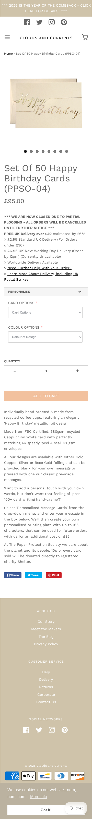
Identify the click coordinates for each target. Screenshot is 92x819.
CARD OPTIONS (21, 303)
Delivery (46, 679)
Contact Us (46, 702)
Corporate (46, 694)
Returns (46, 687)
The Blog (46, 637)
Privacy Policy (46, 644)
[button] (46, 292)
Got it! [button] (46, 810)
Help (46, 672)
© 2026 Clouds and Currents (46, 765)
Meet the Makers (46, 629)
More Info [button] (38, 797)
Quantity (12, 361)
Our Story (46, 621)
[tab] (46, 292)
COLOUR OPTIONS (23, 327)
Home (8, 53)
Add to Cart (46, 396)
